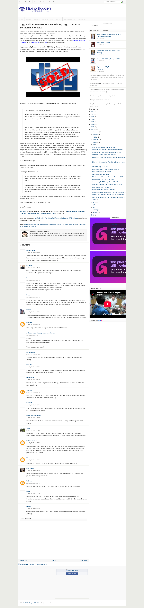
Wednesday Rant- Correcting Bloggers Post (105, 169)
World (28, 19)
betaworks (43, 31)
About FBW (28, 1)
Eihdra (28, 506)
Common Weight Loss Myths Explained (104, 155)
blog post (49, 31)
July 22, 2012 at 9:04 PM (33, 324)
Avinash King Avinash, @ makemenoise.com (40, 333)
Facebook (115, 221)
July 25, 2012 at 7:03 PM (33, 405)
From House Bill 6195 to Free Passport (104, 147)
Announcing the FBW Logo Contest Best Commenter (108, 182)
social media (72, 224)
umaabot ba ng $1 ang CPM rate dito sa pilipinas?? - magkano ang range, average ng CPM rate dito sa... (107, 77)
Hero (28, 491)
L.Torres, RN (30, 468)
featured (72, 31)
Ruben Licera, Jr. (31, 441)
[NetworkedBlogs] (72, 570)
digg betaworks (59, 31)
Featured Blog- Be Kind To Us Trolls (103, 179)
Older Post (83, 560)
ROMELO (29, 403)
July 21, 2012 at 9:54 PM (33, 267)
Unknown (29, 322)
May (94, 202)
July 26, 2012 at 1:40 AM (33, 460)
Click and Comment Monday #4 (101, 187)
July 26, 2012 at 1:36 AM (33, 443)
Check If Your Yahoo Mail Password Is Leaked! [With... (108, 177)
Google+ (114, 224)
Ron (27, 278)
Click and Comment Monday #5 (101, 172)
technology (43, 33)
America (36, 19)
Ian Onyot (29, 265)
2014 (92, 124)
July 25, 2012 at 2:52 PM (33, 367)
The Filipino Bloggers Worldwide (31, 603)
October (95, 137)
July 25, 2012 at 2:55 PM (33, 379)
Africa (58, 19)
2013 (92, 127)
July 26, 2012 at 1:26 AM (33, 430)
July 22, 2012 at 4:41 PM (33, 312)
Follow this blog (72, 573)
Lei (27, 458)
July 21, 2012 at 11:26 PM (33, 280)
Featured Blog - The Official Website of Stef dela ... (107, 152)
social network (28, 33)
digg (53, 31)
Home (20, 1)
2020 (92, 117)
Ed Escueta (30, 377)
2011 (92, 215)
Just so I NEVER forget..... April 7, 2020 (108, 59)
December (96, 132)
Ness (28, 295)
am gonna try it (105, 100)
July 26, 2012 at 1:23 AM (33, 417)
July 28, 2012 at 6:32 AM (33, 483)
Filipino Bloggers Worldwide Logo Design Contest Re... (109, 197)
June (94, 200)
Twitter (114, 228)
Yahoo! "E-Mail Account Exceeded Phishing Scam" (107, 149)
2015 (92, 122)
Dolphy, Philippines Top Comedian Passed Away (107, 184)
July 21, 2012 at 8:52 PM (33, 252)
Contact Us (52, 1)
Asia (52, 19)
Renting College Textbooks (100, 174)
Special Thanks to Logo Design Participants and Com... (109, 192)
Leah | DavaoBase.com (33, 415)
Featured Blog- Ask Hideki (100, 167)
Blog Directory (69, 19)
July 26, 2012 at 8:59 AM (33, 470)
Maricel (28, 310)
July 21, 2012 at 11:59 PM (33, 297)
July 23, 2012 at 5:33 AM (33, 335)
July (94, 144)
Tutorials (82, 19)
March (95, 207)
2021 (92, 114)
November (96, 134)
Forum (35, 1)
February (95, 210)
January (95, 212)
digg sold (66, 31)
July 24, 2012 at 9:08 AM (33, 354)
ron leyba (77, 31)
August (95, 142)
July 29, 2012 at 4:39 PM (33, 493)
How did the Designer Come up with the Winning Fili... (108, 194)
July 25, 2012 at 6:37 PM (33, 392)
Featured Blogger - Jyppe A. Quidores (103, 189)
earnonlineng (30, 352)
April (94, 205)
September (96, 139)
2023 (92, 111)
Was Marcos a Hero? (103, 43)
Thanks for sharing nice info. (108, 96)
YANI (28, 428)
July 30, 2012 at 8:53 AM (33, 508)
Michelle (29, 365)
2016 (92, 119)
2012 (92, 129)
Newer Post (23, 560)
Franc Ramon (30, 250)
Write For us (43, 1)
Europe (45, 19)
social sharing (36, 33)
